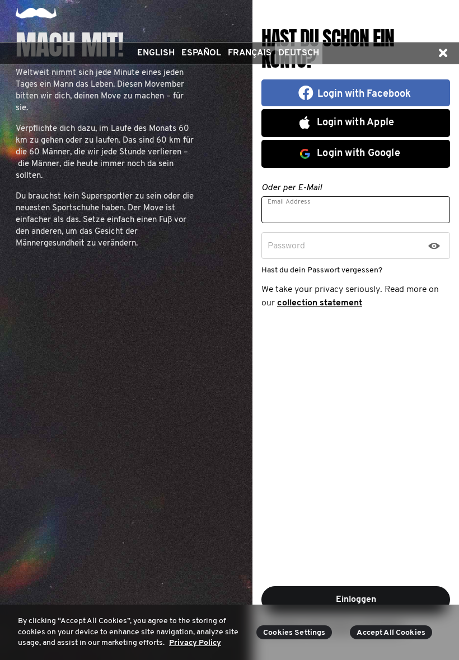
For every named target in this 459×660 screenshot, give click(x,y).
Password (286, 246)
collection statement (319, 303)
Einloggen (356, 599)
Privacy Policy (195, 643)
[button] (443, 53)
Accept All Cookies (391, 633)
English (156, 53)
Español (201, 53)
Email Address (289, 202)
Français (249, 53)
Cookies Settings (294, 633)
